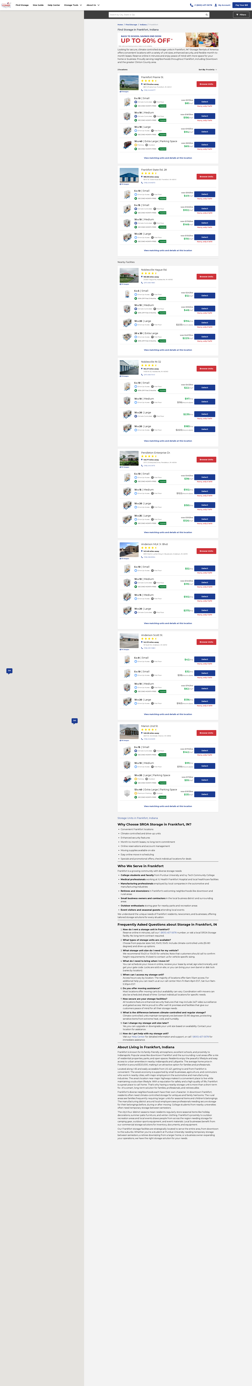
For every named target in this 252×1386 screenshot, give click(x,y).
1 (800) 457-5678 (168, 932)
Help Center (138, 1036)
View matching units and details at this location (168, 158)
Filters (242, 15)
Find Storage (131, 25)
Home (120, 25)
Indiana (143, 25)
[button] (75, 721)
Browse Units (206, 84)
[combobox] (157, 14)
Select (204, 102)
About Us (91, 5)
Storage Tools (71, 5)
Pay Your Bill (242, 5)
